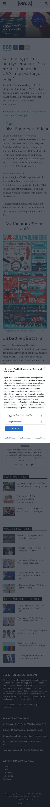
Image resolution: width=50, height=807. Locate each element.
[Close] (45, 369)
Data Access (25, 438)
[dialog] (25, 403)
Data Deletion (10, 438)
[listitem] (25, 416)
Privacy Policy (39, 438)
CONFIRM (14, 429)
